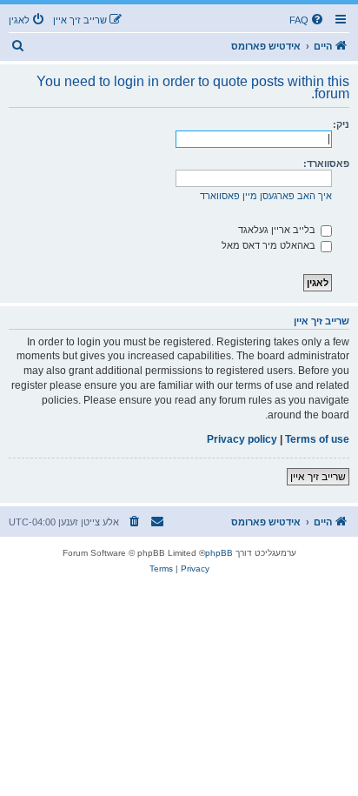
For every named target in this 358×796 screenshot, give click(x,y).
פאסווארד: (326, 163)
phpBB (219, 553)
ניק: (341, 124)
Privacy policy (242, 439)
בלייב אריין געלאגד (278, 229)
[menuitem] (307, 20)
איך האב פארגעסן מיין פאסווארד (266, 196)
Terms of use (317, 439)
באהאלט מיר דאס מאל (270, 245)
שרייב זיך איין (318, 477)
